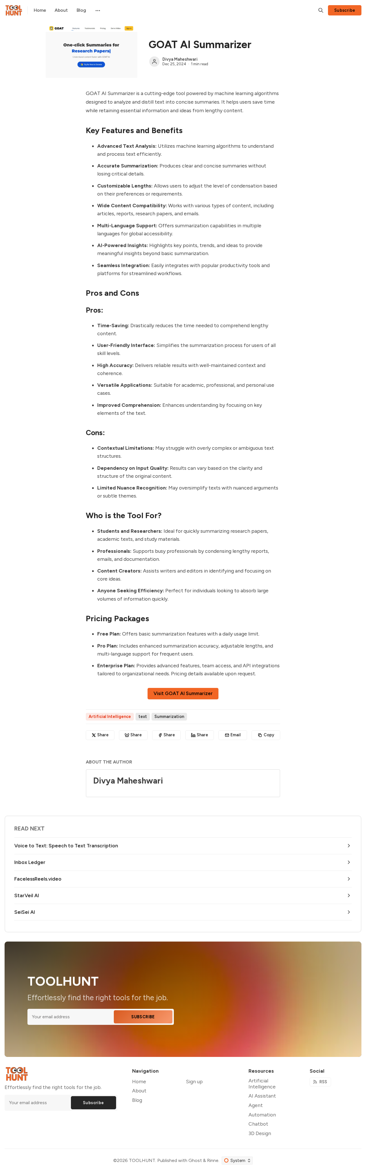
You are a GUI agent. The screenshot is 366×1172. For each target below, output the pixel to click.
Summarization (169, 716)
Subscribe (344, 10)
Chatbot (258, 1124)
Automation (262, 1115)
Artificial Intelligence (110, 716)
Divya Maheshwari (180, 59)
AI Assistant (262, 1096)
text (142, 716)
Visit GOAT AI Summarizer (183, 693)
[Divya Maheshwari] (154, 61)
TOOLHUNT (142, 1160)
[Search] (321, 10)
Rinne (212, 1160)
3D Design (259, 1133)
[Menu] (97, 10)
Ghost (195, 1160)
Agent (255, 1105)
